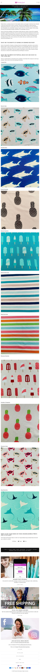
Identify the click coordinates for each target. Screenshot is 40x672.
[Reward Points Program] (20, 567)
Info (20, 659)
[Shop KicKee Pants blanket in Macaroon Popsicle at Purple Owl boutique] (20, 397)
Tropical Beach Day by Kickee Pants (26, 537)
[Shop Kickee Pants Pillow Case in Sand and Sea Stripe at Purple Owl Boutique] (20, 293)
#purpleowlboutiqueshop (24, 646)
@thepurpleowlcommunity (26, 644)
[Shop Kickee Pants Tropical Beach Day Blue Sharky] (20, 168)
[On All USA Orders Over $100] (20, 598)
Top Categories (20, 656)
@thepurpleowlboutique (24, 642)
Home (2, 12)
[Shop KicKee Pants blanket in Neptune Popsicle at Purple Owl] (20, 251)
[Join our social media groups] (20, 629)
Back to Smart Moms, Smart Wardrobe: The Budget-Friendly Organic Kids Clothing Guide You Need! (20, 550)
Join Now (20, 649)
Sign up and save (20, 662)
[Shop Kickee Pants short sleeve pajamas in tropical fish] (20, 101)
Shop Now (20, 615)
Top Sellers (20, 652)
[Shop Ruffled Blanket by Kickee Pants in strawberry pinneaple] (20, 423)
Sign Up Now (20, 584)
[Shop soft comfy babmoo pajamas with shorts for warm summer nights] (20, 510)
